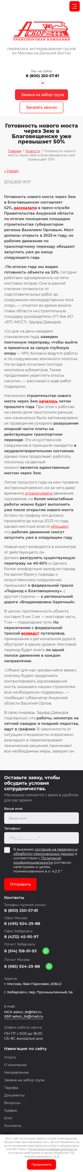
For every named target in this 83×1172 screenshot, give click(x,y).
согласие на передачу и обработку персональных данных (45, 851)
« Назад (11, 171)
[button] (41, 107)
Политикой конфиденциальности (37, 860)
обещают (59, 526)
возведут (30, 633)
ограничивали (39, 493)
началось (48, 401)
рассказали (25, 208)
